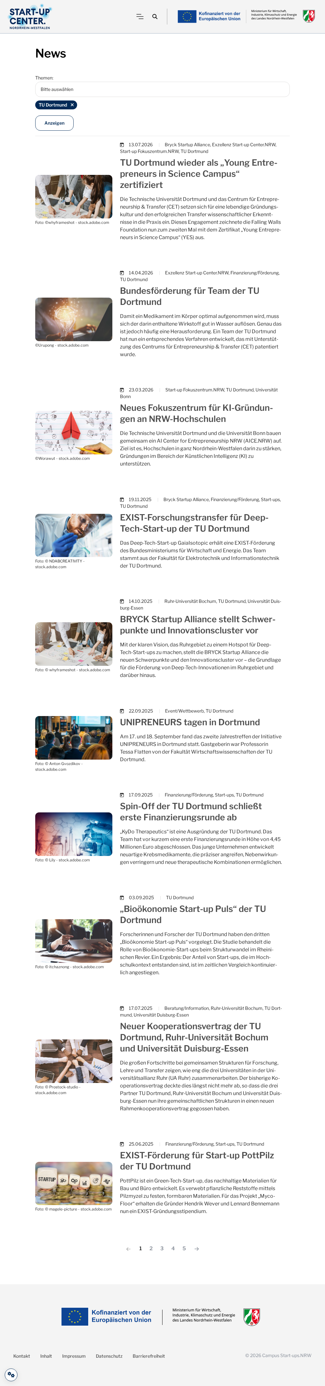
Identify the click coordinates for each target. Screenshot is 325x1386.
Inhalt (46, 1356)
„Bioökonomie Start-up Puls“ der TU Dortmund (193, 914)
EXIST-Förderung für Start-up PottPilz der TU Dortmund (197, 1161)
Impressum (74, 1356)
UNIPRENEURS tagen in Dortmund (190, 722)
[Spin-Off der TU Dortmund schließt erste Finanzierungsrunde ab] (73, 834)
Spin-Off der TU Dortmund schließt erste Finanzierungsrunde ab (191, 812)
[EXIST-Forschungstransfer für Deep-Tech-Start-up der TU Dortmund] (73, 535)
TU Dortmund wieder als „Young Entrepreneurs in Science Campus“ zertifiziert (198, 173)
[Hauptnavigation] (140, 16)
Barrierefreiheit (149, 1356)
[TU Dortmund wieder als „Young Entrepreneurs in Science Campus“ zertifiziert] (73, 196)
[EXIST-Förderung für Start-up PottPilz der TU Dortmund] (73, 1183)
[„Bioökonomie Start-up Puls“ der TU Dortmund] (73, 940)
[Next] (197, 1249)
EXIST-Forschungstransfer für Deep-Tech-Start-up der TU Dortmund (194, 523)
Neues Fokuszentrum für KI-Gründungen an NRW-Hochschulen (196, 413)
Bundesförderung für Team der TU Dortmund (189, 296)
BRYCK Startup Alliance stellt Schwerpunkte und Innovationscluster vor (197, 625)
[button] (155, 16)
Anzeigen (54, 123)
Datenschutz (109, 1356)
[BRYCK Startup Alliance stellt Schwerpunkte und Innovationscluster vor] (73, 644)
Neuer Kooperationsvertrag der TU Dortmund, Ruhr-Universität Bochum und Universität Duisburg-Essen (194, 1037)
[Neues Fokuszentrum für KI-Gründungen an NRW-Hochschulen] (73, 432)
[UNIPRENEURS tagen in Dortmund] (73, 737)
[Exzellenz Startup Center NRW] (30, 16)
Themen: (44, 77)
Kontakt (21, 1356)
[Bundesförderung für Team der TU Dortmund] (73, 319)
